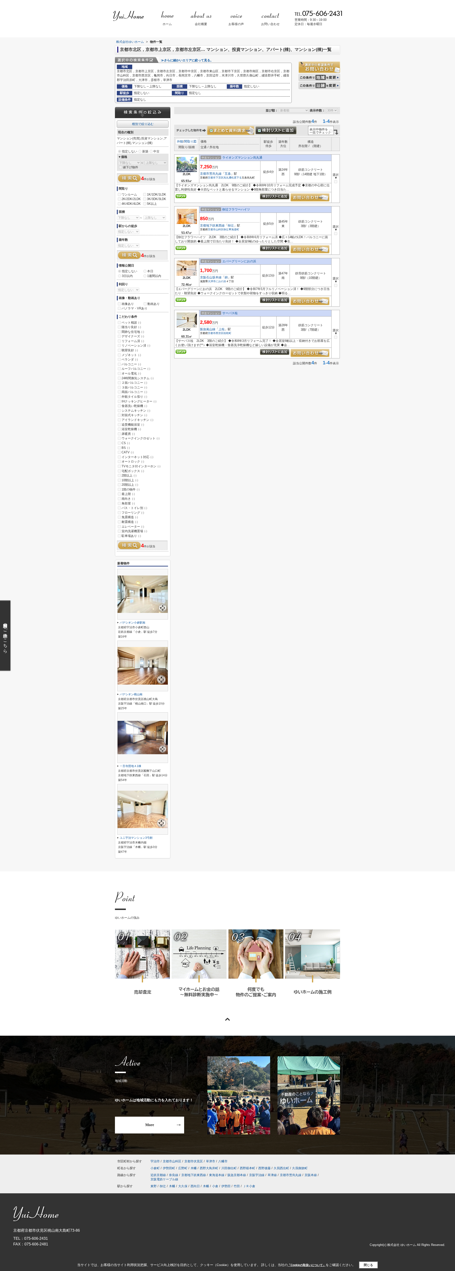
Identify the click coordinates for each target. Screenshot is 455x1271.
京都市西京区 (215, 333)
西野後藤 (264, 1168)
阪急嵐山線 (207, 329)
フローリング (133, 512)
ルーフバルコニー (136, 368)
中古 (156, 151)
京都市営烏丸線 (211, 173)
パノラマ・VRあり (134, 308)
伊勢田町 (169, 1168)
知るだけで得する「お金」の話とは (199, 969)
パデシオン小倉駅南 (132, 622)
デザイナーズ (133, 336)
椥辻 (231, 225)
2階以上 (129, 475)
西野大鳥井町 (209, 1168)
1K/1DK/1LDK (156, 194)
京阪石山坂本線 (211, 277)
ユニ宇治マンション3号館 (136, 837)
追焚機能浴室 (133, 424)
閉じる (368, 1265)
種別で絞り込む (143, 124)
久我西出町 (281, 1168)
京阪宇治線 (256, 1175)
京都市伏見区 (193, 1161)
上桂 (221, 329)
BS (126, 448)
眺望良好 (130, 350)
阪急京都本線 (237, 1175)
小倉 (215, 1186)
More (149, 1125)
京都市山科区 (215, 229)
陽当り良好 (131, 327)
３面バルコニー (134, 387)
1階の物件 (131, 489)
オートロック (133, 461)
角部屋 (128, 503)
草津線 (272, 1175)
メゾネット (131, 355)
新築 (145, 151)
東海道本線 (216, 1175)
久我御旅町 (300, 1168)
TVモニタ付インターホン (141, 466)
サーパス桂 (230, 313)
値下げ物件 (130, 167)
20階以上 (130, 484)
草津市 (210, 1161)
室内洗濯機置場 (134, 531)
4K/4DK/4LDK (131, 203)
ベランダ (130, 359)
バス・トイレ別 (134, 508)
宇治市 (155, 1161)
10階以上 (130, 480)
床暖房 (128, 434)
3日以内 (127, 276)
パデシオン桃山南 (131, 694)
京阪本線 (311, 1175)
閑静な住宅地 (133, 332)
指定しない (129, 151)
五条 (228, 173)
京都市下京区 (215, 177)
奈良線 (173, 1175)
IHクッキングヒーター (139, 401)
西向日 (195, 1186)
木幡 (194, 1168)
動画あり (153, 304)
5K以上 (152, 203)
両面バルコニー (134, 392)
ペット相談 (131, 322)
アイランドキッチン (137, 420)
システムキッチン (136, 410)
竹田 (237, 1186)
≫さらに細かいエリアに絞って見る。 (187, 60)
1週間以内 (154, 276)
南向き (128, 498)
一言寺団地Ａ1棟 (130, 766)
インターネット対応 (137, 457)
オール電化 (131, 373)
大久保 (182, 1186)
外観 (180, 141)
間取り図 (190, 141)
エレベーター (133, 526)
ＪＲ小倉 (249, 1186)
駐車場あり (131, 536)
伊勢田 (226, 1186)
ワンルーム (129, 194)
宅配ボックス (133, 471)
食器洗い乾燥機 (134, 406)
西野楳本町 (247, 1168)
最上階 (128, 494)
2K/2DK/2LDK (131, 199)
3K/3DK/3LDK (156, 199)
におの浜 (221, 281)
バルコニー (131, 364)
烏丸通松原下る (232, 177)
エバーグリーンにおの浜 (239, 261)
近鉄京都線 (158, 1175)
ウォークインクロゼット (140, 438)
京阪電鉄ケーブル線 (164, 1179)
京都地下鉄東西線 (212, 225)
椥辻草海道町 (231, 229)
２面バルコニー (134, 382)
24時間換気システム (138, 378)
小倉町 (155, 1168)
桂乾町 (227, 333)
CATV (128, 452)
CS (126, 443)
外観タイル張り (134, 396)
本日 (150, 271)
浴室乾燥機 (131, 429)
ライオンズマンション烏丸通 (242, 157)
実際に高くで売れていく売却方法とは (142, 969)
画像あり (128, 304)
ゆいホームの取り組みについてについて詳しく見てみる (255, 969)
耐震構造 (130, 522)
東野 (153, 1186)
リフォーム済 (133, 341)
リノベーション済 (136, 345)
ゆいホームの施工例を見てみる (312, 969)
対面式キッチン (134, 415)
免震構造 (130, 517)
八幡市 (223, 1161)
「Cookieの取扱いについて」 (307, 1265)
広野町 (182, 1168)
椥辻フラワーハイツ (236, 209)
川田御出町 (229, 1168)
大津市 (212, 281)
